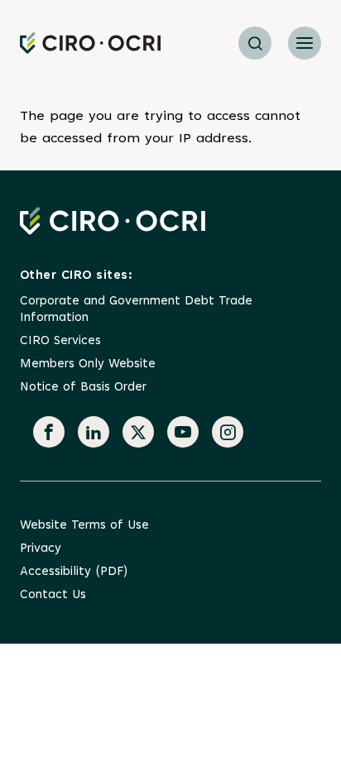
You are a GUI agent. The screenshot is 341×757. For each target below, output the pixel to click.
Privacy (40, 549)
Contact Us (53, 595)
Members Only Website (88, 364)
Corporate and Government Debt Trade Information (136, 309)
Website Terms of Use (84, 526)
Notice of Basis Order (83, 387)
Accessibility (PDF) (73, 572)
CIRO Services (60, 341)
